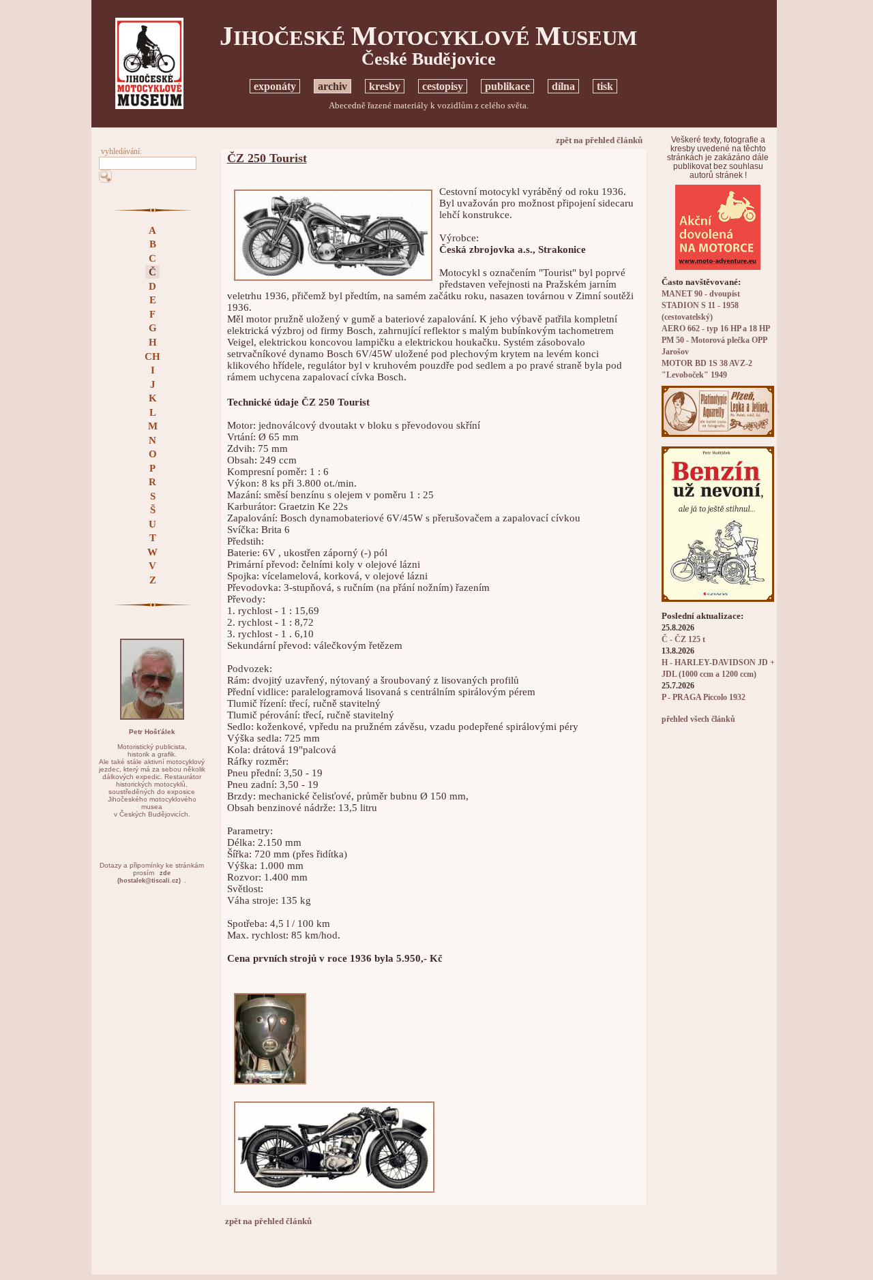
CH (152, 356)
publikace (507, 86)
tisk (605, 86)
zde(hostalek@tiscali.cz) (149, 877)
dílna (563, 86)
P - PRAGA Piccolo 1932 (703, 697)
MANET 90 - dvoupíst (701, 294)
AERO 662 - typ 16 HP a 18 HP (716, 328)
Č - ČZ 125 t (683, 639)
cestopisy (442, 86)
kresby (384, 86)
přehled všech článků (698, 719)
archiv (332, 86)
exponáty (275, 86)
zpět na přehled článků (599, 140)
